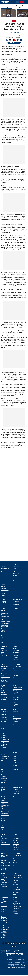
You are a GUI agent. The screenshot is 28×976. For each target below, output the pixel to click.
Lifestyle (4, 646)
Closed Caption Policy (10, 953)
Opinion (15, 581)
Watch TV (22, 1)
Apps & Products (4, 729)
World (3, 581)
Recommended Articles (20, 6)
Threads (13, 40)
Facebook (7, 40)
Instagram (9, 943)
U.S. (2, 564)
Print (18, 40)
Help (17, 953)
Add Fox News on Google (15, 42)
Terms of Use (9, 950)
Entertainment (17, 599)
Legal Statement (14, 967)
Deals (3, 664)
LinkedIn (17, 943)
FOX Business (17, 664)
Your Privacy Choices (13, 951)
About (15, 709)
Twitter (10, 40)
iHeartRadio (15, 946)
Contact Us (21, 953)
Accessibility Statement (11, 954)
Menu (26, 2)
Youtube (11, 943)
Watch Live (4, 709)
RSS (22, 943)
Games (15, 685)
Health (15, 646)
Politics (15, 564)
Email (21, 40)
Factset (21, 964)
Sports (3, 608)
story (14, 21)
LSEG (14, 968)
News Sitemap (20, 954)
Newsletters (25, 943)
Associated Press (14, 32)
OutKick (15, 608)
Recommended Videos (7, 6)
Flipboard (15, 40)
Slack (19, 943)
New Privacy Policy (16, 950)
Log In (17, 1)
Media (3, 599)
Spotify (13, 946)
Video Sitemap (9, 955)
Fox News (5, 2)
